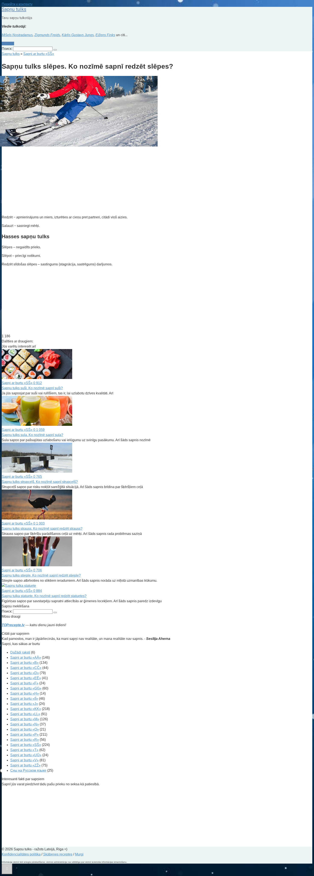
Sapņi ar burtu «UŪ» (25, 755)
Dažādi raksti (20, 652)
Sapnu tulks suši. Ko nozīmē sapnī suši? (32, 388)
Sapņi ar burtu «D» (24, 673)
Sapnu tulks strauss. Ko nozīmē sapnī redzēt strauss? (42, 528)
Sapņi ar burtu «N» (24, 724)
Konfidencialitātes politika (21, 854)
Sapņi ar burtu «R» (24, 739)
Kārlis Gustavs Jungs (78, 35)
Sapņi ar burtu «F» (24, 683)
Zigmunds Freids (47, 35)
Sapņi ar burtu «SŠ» (25, 745)
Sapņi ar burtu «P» (24, 734)
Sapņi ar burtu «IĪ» (24, 698)
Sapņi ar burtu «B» (24, 662)
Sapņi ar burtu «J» (24, 704)
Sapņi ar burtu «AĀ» (25, 657)
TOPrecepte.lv (13, 625)
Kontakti (8, 43)
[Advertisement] (130, 181)
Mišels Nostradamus (17, 35)
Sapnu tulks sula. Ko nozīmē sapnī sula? (32, 435)
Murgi (79, 854)
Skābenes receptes (57, 854)
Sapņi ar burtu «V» (24, 760)
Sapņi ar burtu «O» (24, 729)
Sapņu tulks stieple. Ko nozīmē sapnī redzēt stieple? (41, 575)
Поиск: (7, 48)
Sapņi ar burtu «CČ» (25, 668)
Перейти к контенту (17, 4)
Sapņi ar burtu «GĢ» (25, 688)
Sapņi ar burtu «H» (24, 693)
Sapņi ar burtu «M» (24, 719)
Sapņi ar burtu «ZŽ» (25, 765)
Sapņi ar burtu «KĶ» (25, 709)
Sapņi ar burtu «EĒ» (25, 678)
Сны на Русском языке (28, 770)
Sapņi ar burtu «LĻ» (25, 714)
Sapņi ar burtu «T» (24, 750)
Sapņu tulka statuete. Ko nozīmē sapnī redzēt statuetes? (44, 596)
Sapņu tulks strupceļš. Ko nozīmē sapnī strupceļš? (40, 482)
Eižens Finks (105, 35)
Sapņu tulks (14, 9)
